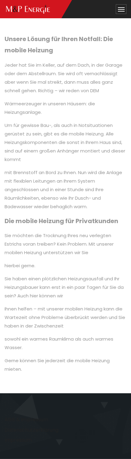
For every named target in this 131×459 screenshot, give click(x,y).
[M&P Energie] (28, 9)
